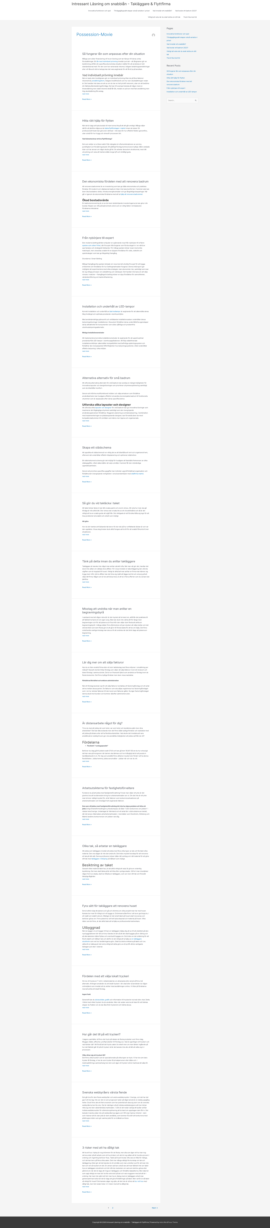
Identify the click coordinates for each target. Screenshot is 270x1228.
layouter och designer (103, 408)
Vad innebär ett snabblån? (162, 11)
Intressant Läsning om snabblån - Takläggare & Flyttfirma (121, 4)
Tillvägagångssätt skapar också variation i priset (132, 11)
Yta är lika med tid (190, 17)
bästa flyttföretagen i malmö (115, 128)
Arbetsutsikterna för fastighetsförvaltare (108, 788)
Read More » (87, 99)
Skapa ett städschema (96, 447)
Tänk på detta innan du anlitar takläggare (108, 561)
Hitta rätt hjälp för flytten (98, 120)
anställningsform (98, 81)
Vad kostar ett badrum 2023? (186, 11)
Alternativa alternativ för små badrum (106, 378)
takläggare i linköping (99, 859)
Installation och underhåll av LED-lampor (108, 306)
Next (155, 1208)
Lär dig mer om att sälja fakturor (103, 662)
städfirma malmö (137, 474)
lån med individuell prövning (107, 61)
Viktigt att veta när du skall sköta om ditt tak (164, 17)
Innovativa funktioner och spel (99, 11)
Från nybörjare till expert (98, 237)
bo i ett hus (139, 1181)
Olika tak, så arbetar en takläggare (104, 846)
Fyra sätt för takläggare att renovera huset (109, 905)
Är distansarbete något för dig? (102, 723)
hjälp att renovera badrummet (131, 194)
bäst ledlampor (115, 311)
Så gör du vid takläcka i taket (101, 503)
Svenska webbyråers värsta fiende (104, 1092)
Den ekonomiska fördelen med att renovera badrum (115, 181)
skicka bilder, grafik (102, 1000)
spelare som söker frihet (91, 245)
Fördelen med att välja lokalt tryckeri (105, 976)
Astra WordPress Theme (168, 1222)
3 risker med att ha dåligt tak (100, 1147)
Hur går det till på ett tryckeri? (101, 1034)
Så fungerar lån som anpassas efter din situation (113, 53)
